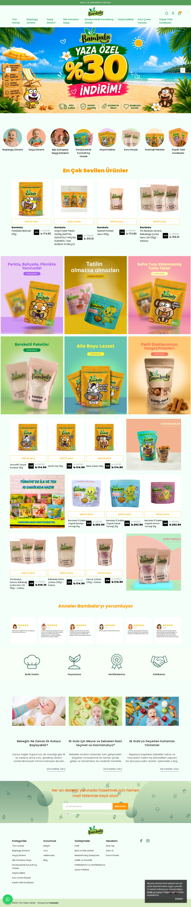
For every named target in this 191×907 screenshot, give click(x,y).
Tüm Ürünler (16, 21)
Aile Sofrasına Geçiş (71, 21)
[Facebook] (141, 840)
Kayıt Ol (109, 850)
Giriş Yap (110, 845)
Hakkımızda (48, 855)
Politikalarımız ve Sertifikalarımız (90, 864)
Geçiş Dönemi (51, 21)
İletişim (46, 845)
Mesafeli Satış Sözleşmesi (87, 855)
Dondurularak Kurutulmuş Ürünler (99, 21)
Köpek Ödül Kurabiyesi (165, 21)
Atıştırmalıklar (126, 19)
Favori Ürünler (112, 855)
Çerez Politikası (82, 869)
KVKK (77, 845)
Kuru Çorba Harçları (144, 21)
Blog (45, 860)
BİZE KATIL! (120, 806)
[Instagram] (147, 840)
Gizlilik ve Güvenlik (83, 860)
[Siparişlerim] (173, 13)
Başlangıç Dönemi (32, 21)
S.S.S (45, 850)
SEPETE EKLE (31, 221)
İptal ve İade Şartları (84, 850)
